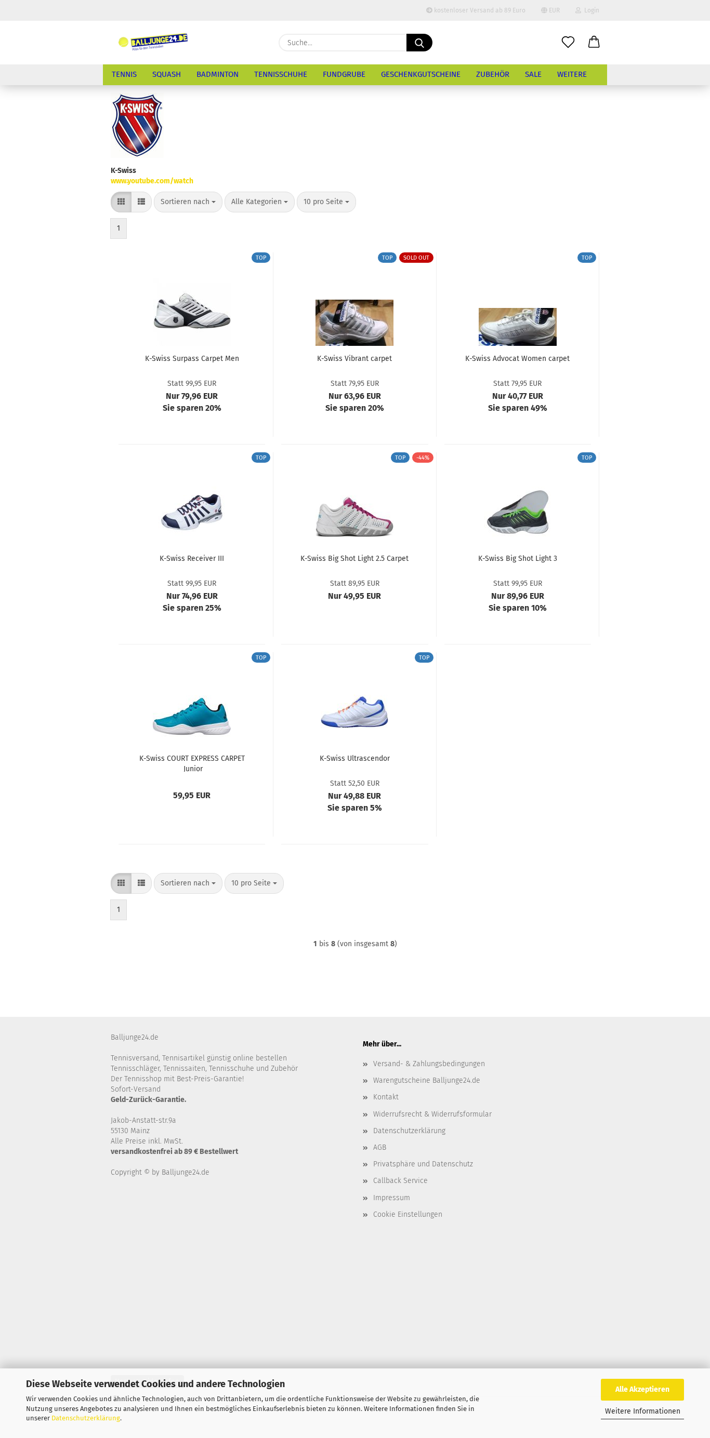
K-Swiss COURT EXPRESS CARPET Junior (192, 763)
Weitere (572, 74)
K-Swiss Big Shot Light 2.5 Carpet (354, 558)
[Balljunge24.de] (153, 42)
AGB (379, 1147)
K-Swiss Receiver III (192, 558)
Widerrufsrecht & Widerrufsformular (432, 1114)
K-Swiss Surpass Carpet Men (192, 358)
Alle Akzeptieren (642, 1389)
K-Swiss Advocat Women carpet (517, 358)
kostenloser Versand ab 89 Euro (478, 10)
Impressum (391, 1197)
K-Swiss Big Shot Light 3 (517, 558)
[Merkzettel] (568, 42)
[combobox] (188, 202)
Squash (166, 74)
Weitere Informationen (642, 1411)
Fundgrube (344, 74)
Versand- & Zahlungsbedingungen (429, 1063)
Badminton (217, 74)
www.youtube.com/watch (152, 181)
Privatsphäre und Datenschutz (423, 1164)
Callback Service (400, 1180)
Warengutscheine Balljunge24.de (426, 1080)
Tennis (124, 74)
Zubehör (492, 74)
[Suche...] (419, 42)
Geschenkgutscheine (421, 74)
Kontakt (386, 1097)
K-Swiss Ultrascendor (355, 758)
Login (590, 10)
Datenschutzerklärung (85, 1418)
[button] (594, 42)
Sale (533, 74)
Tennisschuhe (280, 74)
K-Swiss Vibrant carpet (354, 358)
